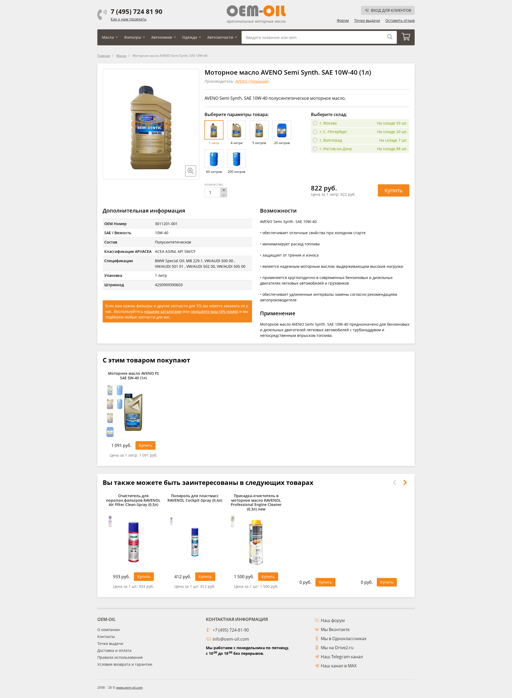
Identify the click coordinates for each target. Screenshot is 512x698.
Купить (394, 190)
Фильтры (132, 37)
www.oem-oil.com (129, 687)
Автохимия (161, 37)
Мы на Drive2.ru (337, 648)
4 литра (237, 143)
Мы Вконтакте (335, 629)
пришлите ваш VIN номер (214, 311)
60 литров (214, 171)
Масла (108, 37)
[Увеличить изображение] (190, 171)
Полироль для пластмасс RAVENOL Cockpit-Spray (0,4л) (194, 498)
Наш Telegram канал (342, 657)
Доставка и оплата (114, 650)
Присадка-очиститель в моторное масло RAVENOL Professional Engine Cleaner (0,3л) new (256, 503)
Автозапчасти (220, 37)
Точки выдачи (367, 20)
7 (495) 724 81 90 (136, 11)
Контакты (106, 636)
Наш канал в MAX (339, 666)
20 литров (282, 143)
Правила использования (120, 657)
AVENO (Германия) (252, 81)
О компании (108, 629)
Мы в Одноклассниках (343, 638)
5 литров (259, 143)
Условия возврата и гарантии (124, 664)
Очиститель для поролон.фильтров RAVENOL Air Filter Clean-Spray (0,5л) (133, 500)
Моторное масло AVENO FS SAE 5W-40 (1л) (133, 375)
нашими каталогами (163, 311)
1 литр (214, 143)
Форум (343, 20)
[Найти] (390, 37)
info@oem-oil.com (231, 639)
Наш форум (333, 620)
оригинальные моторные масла (256, 21)
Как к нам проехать (128, 19)
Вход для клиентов (391, 10)
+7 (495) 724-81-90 (231, 630)
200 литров (236, 171)
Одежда (189, 37)
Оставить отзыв (400, 20)
